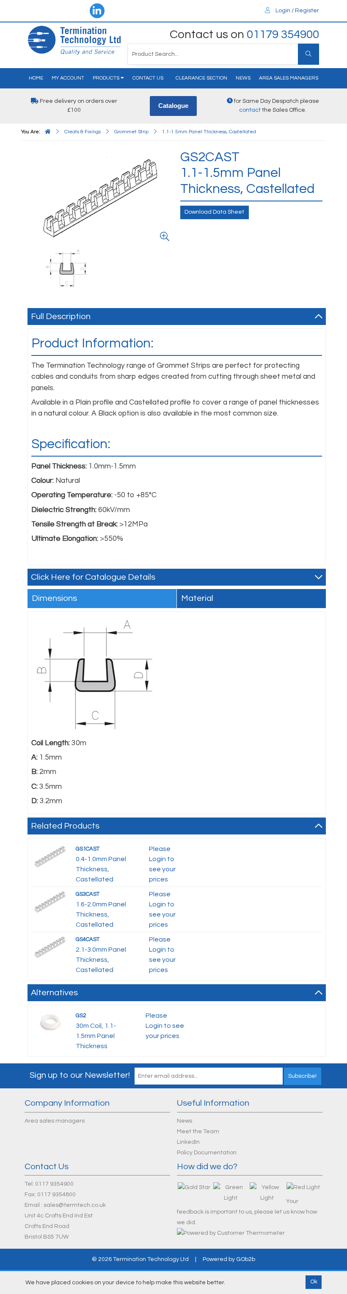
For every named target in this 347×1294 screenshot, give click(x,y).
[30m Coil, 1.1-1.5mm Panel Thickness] (50, 1021)
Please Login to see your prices (165, 1025)
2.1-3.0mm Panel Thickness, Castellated (101, 959)
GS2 (81, 1016)
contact (250, 110)
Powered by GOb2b (229, 1259)
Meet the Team (198, 1131)
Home (36, 78)
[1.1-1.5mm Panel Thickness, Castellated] (102, 197)
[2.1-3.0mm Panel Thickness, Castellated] (50, 946)
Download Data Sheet (214, 212)
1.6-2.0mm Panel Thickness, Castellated (101, 914)
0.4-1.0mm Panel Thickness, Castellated (101, 869)
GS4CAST (87, 939)
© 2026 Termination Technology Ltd (140, 1259)
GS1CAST (87, 849)
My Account (68, 78)
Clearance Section (201, 78)
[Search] (308, 54)
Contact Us (147, 78)
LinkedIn (188, 1142)
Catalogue (173, 105)
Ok (313, 1282)
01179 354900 (283, 34)
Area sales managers (288, 78)
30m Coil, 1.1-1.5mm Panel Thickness (96, 1035)
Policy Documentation (207, 1153)
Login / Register (296, 11)
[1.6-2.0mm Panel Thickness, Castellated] (50, 901)
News (243, 78)
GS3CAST (87, 894)
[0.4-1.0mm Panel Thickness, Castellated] (50, 856)
